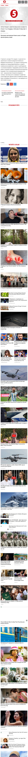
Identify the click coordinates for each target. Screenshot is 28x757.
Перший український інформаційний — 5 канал (4, 2)
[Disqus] (14, 125)
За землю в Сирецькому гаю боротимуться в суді (7, 94)
